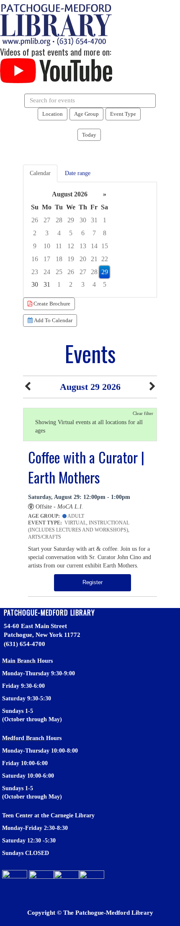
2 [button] (34, 233)
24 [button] (47, 271)
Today (89, 135)
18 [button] (59, 258)
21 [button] (94, 258)
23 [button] (34, 271)
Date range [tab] (77, 173)
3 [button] (47, 233)
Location (52, 114)
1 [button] (104, 220)
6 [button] (83, 233)
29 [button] (70, 220)
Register (92, 582)
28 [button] (59, 220)
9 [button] (34, 245)
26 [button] (34, 220)
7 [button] (94, 233)
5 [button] (70, 233)
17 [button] (47, 258)
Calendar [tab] (40, 173)
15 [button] (104, 245)
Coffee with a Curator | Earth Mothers (86, 467)
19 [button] (70, 258)
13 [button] (83, 245)
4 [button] (59, 233)
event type (123, 114)
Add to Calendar (52, 320)
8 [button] (104, 233)
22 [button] (104, 258)
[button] (27, 387)
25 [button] (59, 271)
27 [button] (47, 220)
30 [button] (83, 220)
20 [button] (83, 258)
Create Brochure (51, 303)
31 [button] (94, 220)
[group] (90, 239)
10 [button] (47, 245)
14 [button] (94, 245)
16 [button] (34, 258)
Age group (86, 114)
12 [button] (70, 245)
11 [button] (59, 245)
